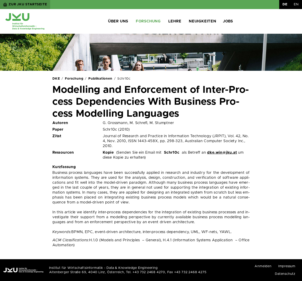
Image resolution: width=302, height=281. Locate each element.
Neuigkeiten (202, 21)
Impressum (286, 266)
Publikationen (100, 78)
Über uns (118, 21)
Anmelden (263, 266)
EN (296, 4)
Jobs (228, 21)
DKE (56, 78)
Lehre (174, 21)
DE (284, 4)
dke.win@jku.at (222, 152)
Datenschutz (285, 273)
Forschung (148, 21)
